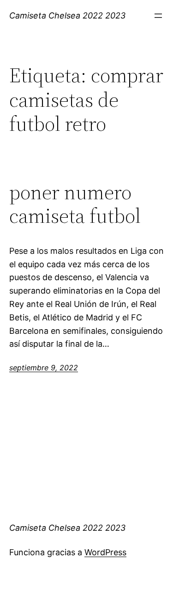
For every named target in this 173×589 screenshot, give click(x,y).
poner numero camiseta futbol (75, 204)
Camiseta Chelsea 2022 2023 (67, 15)
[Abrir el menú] (158, 15)
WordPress (105, 552)
